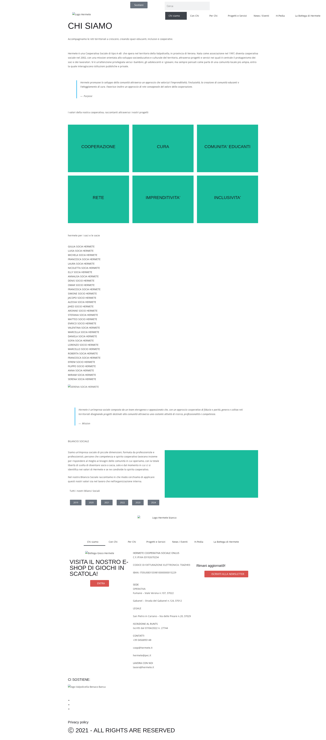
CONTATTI (138, 635)
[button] (163, 391)
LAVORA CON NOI (143, 663)
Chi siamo (174, 15)
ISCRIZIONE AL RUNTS (145, 623)
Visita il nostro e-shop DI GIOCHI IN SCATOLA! (99, 567)
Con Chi (194, 15)
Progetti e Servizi (237, 15)
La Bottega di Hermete (307, 15)
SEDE (136, 584)
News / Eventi (261, 15)
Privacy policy (78, 722)
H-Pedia (280, 15)
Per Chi (213, 15)
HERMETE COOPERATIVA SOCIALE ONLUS (156, 553)
